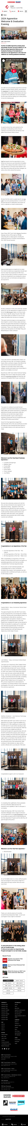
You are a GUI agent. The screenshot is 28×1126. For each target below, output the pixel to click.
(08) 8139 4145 (7, 1065)
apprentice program (11, 376)
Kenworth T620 (4, 1012)
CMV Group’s (9, 312)
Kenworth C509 (4, 1019)
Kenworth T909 (4, 1017)
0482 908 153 (6, 1077)
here (25, 951)
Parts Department (18, 814)
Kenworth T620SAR (5, 1014)
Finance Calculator (5, 1042)
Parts (16, 1006)
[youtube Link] (4, 1049)
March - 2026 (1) (19, 985)
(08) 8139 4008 (7, 1071)
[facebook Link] (2, 1049)
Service (19, 233)
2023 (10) (19, 990)
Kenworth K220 (4, 1004)
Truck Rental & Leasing (6, 1044)
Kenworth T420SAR (5, 1010)
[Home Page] (14, 2)
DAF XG (3, 1029)
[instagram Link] (7, 1049)
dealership (5, 91)
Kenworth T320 (4, 1006)
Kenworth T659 (4, 1015)
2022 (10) (8, 993)
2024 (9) (8, 990)
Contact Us (17, 1023)
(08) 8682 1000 (7, 1089)
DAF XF (2, 1028)
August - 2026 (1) (19, 980)
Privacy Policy (17, 1039)
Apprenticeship (18, 1033)
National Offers (4, 1034)
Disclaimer (17, 1041)
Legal (16, 1043)
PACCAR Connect (18, 1012)
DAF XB (3, 1024)
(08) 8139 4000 (7, 1057)
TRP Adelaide (17, 1035)
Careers (16, 1027)
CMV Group (17, 1031)
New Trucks (3, 1036)
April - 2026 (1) (8, 985)
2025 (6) (19, 988)
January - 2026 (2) (8, 988)
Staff (2, 161)
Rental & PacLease (5, 1045)
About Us (17, 1021)
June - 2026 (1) (19, 983)
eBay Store (17, 1008)
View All (8, 980)
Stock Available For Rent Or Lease (20, 1016)
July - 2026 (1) (8, 983)
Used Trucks (4, 1038)
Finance (3, 1040)
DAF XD (3, 1026)
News (16, 1029)
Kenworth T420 (4, 1008)
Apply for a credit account (20, 1010)
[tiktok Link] (9, 1049)
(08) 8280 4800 (7, 1083)
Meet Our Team (18, 1025)
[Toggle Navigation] (26, 11)
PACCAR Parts (18, 1014)
